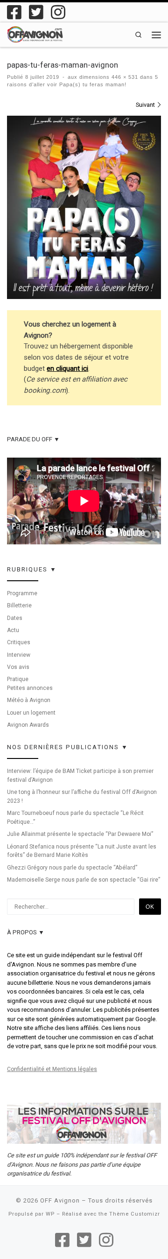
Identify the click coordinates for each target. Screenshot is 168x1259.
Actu (13, 630)
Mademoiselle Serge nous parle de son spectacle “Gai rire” (83, 879)
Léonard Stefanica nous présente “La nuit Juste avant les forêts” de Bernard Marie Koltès (81, 851)
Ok (150, 907)
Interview (18, 655)
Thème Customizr (134, 1214)
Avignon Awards (28, 725)
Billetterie (19, 605)
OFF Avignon (60, 1200)
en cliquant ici (67, 368)
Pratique (17, 679)
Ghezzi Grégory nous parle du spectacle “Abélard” (72, 867)
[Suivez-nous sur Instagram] (58, 12)
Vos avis (18, 667)
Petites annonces (30, 688)
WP (50, 1214)
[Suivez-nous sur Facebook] (14, 12)
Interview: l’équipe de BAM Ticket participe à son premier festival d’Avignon (80, 775)
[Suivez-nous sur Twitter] (36, 12)
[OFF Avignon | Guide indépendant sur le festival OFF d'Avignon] (35, 33)
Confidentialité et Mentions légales (52, 1069)
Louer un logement (31, 712)
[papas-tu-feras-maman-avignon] (84, 207)
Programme (22, 593)
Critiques (18, 642)
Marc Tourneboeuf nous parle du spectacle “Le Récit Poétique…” (75, 817)
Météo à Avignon (28, 700)
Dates (14, 618)
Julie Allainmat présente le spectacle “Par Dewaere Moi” (80, 834)
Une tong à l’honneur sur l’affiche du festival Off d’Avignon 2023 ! (82, 796)
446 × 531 (124, 77)
